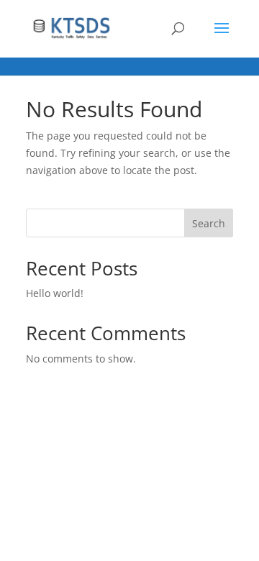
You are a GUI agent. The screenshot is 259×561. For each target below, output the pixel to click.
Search (208, 223)
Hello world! (54, 293)
